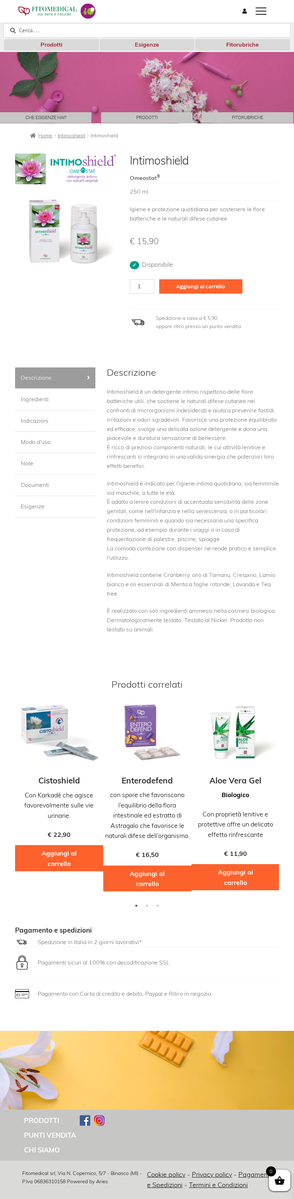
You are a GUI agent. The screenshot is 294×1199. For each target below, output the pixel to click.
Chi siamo (42, 1150)
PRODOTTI (147, 117)
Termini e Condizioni (218, 1185)
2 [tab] (147, 905)
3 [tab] (157, 905)
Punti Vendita (50, 1135)
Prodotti (51, 44)
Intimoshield (71, 135)
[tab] (55, 378)
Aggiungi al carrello (200, 286)
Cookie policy (166, 1174)
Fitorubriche (242, 44)
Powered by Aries (87, 1181)
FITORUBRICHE (247, 117)
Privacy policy (212, 1174)
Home (45, 135)
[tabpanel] (59, 789)
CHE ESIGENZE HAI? (45, 117)
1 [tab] (136, 905)
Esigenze (147, 44)
